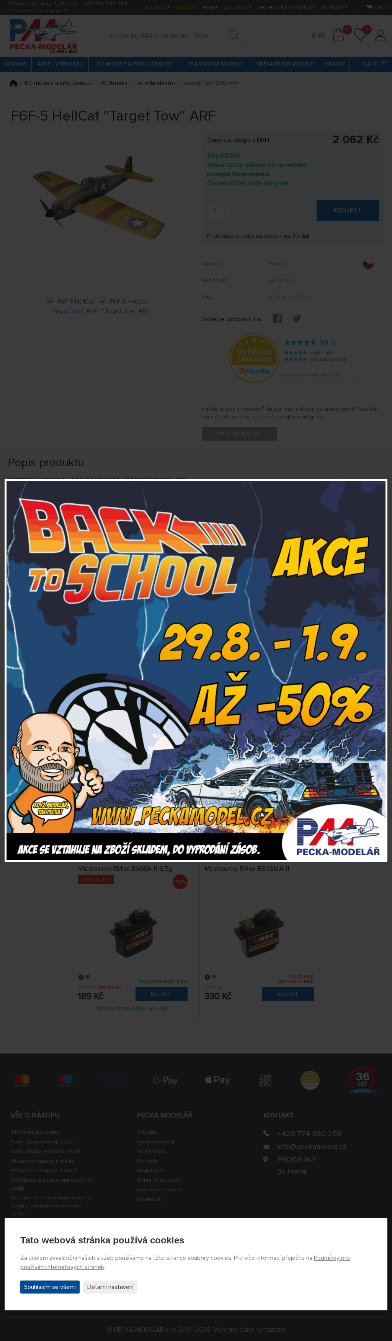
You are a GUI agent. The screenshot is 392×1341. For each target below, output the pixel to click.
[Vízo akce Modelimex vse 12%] (196, 670)
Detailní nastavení (110, 1287)
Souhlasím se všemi (50, 1287)
